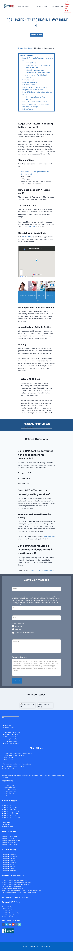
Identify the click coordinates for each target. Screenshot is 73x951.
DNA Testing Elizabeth (8, 858)
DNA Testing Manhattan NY (10, 814)
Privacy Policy (6, 822)
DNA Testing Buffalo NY (9, 810)
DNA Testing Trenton (8, 868)
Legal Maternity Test (8, 796)
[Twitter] (6, 924)
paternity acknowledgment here (42, 570)
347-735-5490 (9, 759)
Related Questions (29, 85)
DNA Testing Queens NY (9, 816)
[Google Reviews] (13, 924)
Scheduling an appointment (35, 70)
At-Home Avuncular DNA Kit (10, 842)
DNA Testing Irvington (8, 860)
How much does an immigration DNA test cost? (15, 884)
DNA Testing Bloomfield (9, 854)
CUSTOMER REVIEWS (30, 82)
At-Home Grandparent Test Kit (11, 840)
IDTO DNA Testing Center (33, 946)
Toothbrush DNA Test (8, 917)
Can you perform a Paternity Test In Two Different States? (19, 892)
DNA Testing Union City (9, 870)
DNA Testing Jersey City (9, 862)
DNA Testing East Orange (9, 856)
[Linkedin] (16, 924)
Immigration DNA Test (8, 787)
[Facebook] (3, 924)
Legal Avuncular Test (8, 793)
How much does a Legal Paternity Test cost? (15, 880)
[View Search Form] (62, 6)
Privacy (28, 77)
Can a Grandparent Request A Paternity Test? (15, 897)
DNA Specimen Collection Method (37, 73)
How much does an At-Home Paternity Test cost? (16, 882)
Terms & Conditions (7, 826)
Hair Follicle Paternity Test (9, 911)
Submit (17, 681)
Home (20, 48)
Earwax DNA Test (7, 907)
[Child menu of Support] (39, 6)
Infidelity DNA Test (7, 909)
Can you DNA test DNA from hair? (12, 886)
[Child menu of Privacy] (56, 19)
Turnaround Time (31, 68)
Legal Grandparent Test (9, 791)
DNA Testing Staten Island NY (11, 818)
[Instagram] (9, 924)
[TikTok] (19, 924)
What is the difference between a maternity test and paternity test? (21, 890)
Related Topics (27, 109)
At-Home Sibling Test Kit (9, 838)
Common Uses (30, 63)
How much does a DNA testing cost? (38, 65)
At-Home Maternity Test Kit (10, 844)
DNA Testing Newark (8, 864)
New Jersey (28, 48)
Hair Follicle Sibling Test (9, 915)
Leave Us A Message (30, 107)
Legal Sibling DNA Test (8, 789)
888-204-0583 (30, 227)
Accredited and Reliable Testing (36, 75)
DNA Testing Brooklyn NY (9, 808)
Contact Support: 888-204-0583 (67, 6)
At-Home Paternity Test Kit (10, 836)
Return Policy (6, 824)
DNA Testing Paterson (8, 866)
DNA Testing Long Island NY (10, 812)
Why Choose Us (28, 80)
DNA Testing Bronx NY (8, 806)
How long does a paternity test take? (13, 888)
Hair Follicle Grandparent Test (10, 913)
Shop (33, 19)
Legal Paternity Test (8, 786)
